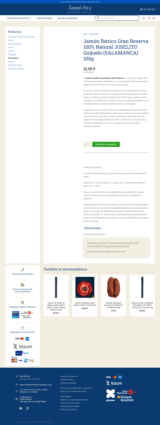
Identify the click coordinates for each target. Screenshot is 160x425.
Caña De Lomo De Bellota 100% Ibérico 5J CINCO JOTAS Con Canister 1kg (142, 305)
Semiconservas (14, 44)
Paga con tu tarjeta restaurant (73, 391)
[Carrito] (154, 18)
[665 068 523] (18, 376)
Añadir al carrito (106, 144)
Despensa (12, 54)
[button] (30, 18)
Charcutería (13, 58)
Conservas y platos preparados (21, 36)
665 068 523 (25, 376)
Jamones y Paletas (16, 68)
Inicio (85, 34)
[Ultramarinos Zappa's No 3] (80, 9)
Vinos (10, 47)
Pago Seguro (65, 396)
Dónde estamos (67, 379)
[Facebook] (20, 408)
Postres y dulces (15, 65)
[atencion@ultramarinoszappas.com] (18, 385)
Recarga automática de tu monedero (76, 388)
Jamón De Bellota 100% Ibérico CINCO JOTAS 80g (85, 304)
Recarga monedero (68, 383)
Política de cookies (68, 409)
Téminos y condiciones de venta (74, 399)
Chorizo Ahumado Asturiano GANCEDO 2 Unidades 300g (114, 305)
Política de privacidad (69, 406)
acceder (96, 251)
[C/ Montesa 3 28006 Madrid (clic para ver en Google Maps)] (18, 399)
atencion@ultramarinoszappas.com (35, 384)
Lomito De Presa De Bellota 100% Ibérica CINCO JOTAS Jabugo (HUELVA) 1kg (56, 306)
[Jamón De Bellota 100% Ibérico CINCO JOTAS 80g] (84, 287)
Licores (11, 51)
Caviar (11, 40)
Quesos (11, 61)
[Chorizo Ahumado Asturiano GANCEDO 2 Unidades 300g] (113, 287)
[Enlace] (144, 18)
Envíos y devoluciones (70, 403)
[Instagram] (27, 408)
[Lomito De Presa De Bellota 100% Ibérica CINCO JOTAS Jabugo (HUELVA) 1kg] (56, 287)
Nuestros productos (69, 376)
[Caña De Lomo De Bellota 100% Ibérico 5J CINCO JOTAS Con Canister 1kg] (142, 287)
